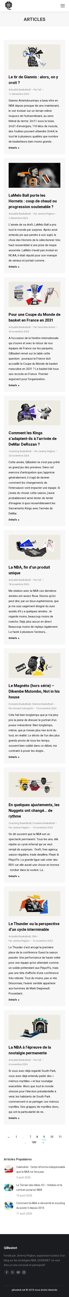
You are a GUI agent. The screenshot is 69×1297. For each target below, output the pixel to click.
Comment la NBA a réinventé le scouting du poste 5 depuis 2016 (40, 1205)
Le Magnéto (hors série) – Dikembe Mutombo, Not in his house (34, 691)
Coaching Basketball (20, 451)
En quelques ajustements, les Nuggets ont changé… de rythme (34, 810)
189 (34, 1142)
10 (51, 1137)
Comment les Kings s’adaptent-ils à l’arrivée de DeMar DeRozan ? (33, 439)
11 (60, 1137)
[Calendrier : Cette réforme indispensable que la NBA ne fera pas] (8, 1169)
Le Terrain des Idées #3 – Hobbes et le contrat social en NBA (39, 1187)
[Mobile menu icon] (62, 5)
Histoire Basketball (42, 704)
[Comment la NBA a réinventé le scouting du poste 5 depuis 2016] (8, 1205)
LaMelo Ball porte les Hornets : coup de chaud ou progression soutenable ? (33, 201)
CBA (34, 936)
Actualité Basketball (20, 89)
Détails (13, 147)
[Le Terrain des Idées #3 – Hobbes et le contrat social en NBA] (8, 1187)
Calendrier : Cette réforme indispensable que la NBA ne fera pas (40, 1169)
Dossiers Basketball (20, 704)
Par (38, 89)
